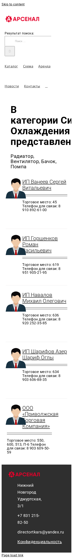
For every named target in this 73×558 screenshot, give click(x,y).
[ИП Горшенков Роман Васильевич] (13, 246)
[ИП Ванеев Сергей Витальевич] (13, 189)
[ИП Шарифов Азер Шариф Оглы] (13, 359)
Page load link (12, 555)
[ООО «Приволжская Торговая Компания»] (13, 415)
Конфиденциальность (29, 541)
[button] (46, 86)
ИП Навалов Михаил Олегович (44, 298)
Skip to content (13, 4)
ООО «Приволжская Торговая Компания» (40, 417)
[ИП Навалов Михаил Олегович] (13, 302)
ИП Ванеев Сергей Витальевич (44, 185)
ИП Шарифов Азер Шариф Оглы (44, 354)
